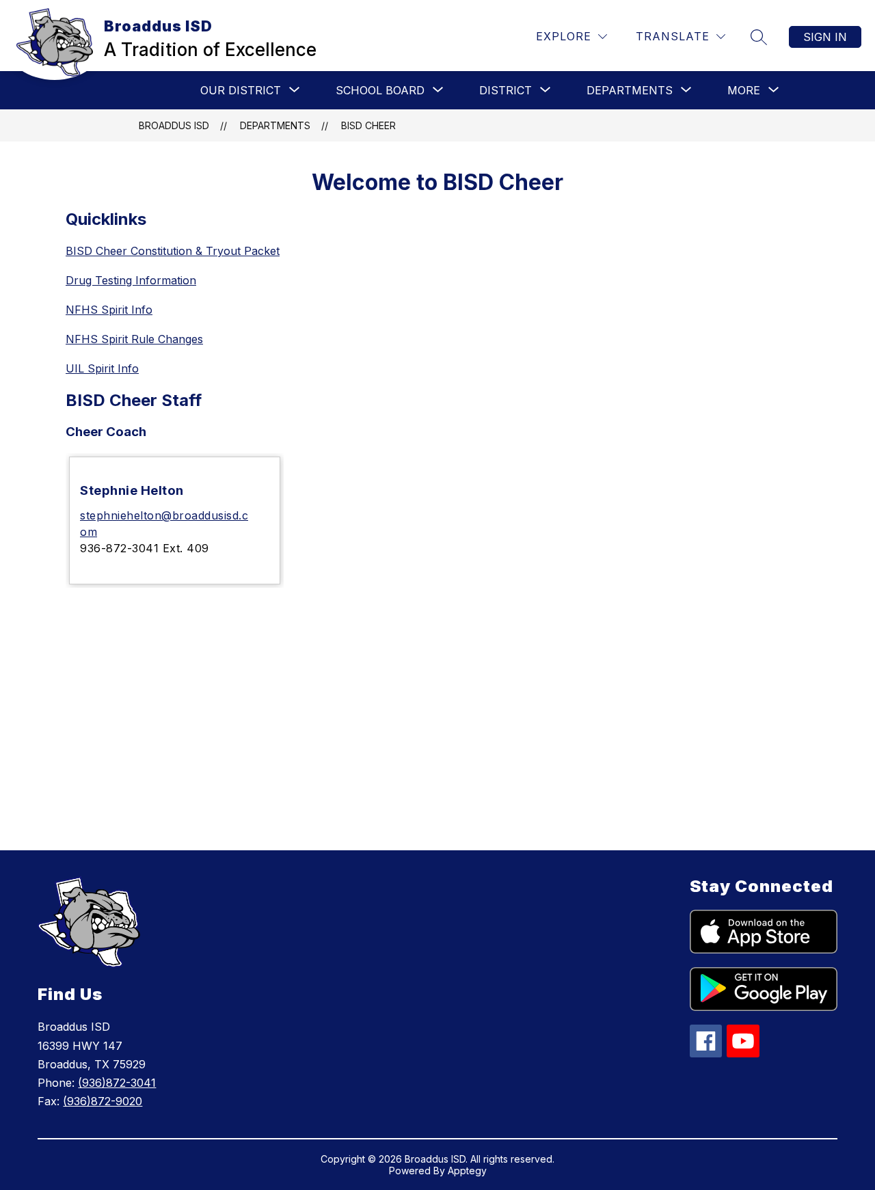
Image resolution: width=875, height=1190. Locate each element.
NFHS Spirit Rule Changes (134, 339)
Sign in (825, 37)
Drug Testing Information (131, 280)
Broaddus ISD (174, 125)
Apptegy (467, 1170)
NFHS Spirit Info (109, 309)
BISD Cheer (368, 125)
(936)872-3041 (117, 1083)
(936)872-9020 (102, 1101)
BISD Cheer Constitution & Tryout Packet (173, 251)
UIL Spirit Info (102, 368)
